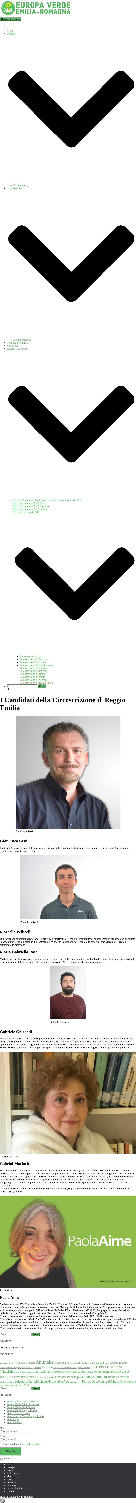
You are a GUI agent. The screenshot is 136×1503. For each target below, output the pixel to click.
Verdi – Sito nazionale (18, 1413)
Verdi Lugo (13, 1419)
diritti (24, 1367)
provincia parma (92, 1376)
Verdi (27, 1385)
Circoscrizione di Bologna (33, 659)
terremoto (130, 1381)
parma (81, 1371)
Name (3, 1428)
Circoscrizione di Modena (33, 668)
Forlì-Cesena (13, 1473)
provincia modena (65, 1376)
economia (37, 1368)
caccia (99, 1362)
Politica (89, 1372)
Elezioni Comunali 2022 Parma (29, 503)
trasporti (3, 1385)
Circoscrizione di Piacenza (34, 679)
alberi (11, 1363)
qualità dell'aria (7, 1382)
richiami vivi (75, 1382)
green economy (84, 1368)
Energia (47, 1367)
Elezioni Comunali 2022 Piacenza (31, 506)
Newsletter (12, 345)
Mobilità (45, 1371)
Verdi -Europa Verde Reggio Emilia (25, 1416)
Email (3, 1436)
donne (30, 1367)
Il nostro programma (30, 656)
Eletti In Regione (22, 339)
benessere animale (60, 1362)
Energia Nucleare (61, 1367)
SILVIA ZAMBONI (108, 1381)
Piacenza (11, 1482)
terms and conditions (30, 1444)
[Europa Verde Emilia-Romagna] (36, 15)
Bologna (82, 1362)
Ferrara (10, 1470)
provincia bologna (102, 1371)
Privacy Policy (21, 185)
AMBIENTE (21, 1362)
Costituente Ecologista (10, 1367)
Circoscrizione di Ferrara (33, 662)
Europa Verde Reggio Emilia (22, 1410)
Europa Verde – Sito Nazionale (23, 1401)
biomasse (73, 1363)
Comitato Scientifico (17, 342)
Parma (10, 1479)
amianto (31, 1362)
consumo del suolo (118, 1362)
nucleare (57, 1371)
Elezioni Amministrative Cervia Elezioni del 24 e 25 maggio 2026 (47, 500)
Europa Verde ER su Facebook (23, 1404)
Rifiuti (86, 1381)
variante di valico (15, 1385)
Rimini (10, 1491)
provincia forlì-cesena (44, 1377)
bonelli (90, 1363)
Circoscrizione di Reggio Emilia (36, 682)
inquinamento (28, 1372)
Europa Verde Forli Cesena (21, 1407)
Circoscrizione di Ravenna (34, 670)
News (10, 30)
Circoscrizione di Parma (32, 676)
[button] (71, 182)
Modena (11, 1476)
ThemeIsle (29, 1496)
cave (107, 1363)
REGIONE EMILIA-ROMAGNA (42, 1381)
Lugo (37, 1371)
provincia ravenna (118, 1376)
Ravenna (11, 1485)
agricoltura (4, 1363)
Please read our (22, 1444)
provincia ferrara (24, 1376)
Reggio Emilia (14, 1488)
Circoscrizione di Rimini (32, 673)
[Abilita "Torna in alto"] (2, 1500)
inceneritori (18, 1372)
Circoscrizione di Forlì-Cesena (36, 665)
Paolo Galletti (70, 1371)
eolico (73, 1367)
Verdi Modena (14, 1422)
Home (10, 1464)
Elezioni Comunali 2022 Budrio (30, 509)
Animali (44, 1362)
